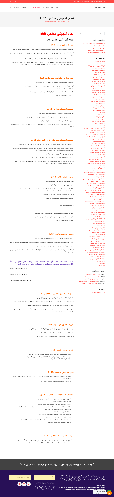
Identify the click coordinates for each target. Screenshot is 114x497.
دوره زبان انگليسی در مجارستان (97, 210)
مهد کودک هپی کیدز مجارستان (97, 243)
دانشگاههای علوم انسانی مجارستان (96, 194)
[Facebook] (15, 2)
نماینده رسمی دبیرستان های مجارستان (95, 252)
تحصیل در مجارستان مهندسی (98, 166)
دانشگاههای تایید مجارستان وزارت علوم (95, 192)
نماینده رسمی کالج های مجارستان (97, 254)
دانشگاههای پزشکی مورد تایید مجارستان (95, 190)
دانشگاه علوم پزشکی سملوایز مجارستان (95, 177)
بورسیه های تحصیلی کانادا (98, 70)
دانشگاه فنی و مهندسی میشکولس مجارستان (94, 179)
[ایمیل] (28, 484)
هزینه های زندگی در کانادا (98, 121)
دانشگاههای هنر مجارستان (98, 208)
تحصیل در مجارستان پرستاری (97, 148)
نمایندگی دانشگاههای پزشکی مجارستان (95, 248)
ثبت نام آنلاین (101, 265)
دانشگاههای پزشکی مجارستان (97, 188)
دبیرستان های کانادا (100, 106)
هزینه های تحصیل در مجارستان (97, 257)
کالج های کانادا (101, 115)
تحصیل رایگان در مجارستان (98, 168)
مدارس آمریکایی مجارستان (98, 232)
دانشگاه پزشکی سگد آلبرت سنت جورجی (95, 170)
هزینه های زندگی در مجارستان (97, 259)
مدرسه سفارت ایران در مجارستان (97, 237)
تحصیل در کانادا (101, 64)
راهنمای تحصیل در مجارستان (98, 212)
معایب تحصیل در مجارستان (98, 241)
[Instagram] (10, 2)
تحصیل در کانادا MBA (99, 75)
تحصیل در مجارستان (100, 126)
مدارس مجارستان (100, 234)
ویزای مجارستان (101, 261)
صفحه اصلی (102, 112)
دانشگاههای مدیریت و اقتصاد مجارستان (95, 201)
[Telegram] (19, 484)
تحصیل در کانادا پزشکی (99, 79)
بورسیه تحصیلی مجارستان (98, 143)
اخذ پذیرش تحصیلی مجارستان (97, 132)
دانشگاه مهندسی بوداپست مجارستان (96, 183)
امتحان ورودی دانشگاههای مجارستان (96, 139)
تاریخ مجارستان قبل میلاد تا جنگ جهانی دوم (94, 43)
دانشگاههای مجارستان (99, 199)
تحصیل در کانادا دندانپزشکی (98, 86)
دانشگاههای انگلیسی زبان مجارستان (96, 186)
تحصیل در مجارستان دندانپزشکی (97, 157)
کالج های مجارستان (100, 225)
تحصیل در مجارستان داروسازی (97, 152)
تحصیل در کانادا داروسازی (98, 81)
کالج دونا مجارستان (100, 221)
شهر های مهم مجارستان (99, 48)
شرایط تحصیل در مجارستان (98, 214)
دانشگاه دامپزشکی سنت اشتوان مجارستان (94, 172)
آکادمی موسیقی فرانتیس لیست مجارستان (94, 128)
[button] (10, 7)
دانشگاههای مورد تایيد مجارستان (97, 206)
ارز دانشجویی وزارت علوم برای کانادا (96, 66)
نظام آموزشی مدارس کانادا (98, 119)
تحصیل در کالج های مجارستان (97, 146)
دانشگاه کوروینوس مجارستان (98, 181)
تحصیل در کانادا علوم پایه (99, 88)
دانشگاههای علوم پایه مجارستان (97, 197)
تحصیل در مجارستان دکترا (98, 155)
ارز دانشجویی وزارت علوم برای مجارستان (95, 135)
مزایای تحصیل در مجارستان (98, 239)
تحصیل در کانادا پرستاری (99, 77)
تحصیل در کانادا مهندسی (99, 97)
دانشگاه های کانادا (100, 99)
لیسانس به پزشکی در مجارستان (97, 230)
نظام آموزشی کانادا (100, 117)
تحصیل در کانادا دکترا (99, 84)
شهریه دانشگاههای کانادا (99, 110)
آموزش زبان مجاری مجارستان (98, 130)
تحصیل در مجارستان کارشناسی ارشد (96, 163)
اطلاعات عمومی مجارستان (98, 292)
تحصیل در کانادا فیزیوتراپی (98, 90)
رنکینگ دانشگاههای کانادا (99, 108)
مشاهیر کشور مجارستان (99, 46)
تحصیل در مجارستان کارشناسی (97, 161)
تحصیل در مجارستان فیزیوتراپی (97, 159)
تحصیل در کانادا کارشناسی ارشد (97, 95)
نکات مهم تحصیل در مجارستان (97, 245)
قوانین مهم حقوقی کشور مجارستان (96, 50)
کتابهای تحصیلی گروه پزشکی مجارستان (95, 228)
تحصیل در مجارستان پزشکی (98, 150)
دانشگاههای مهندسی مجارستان (97, 203)
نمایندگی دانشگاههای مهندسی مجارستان (95, 250)
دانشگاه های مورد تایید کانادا (98, 101)
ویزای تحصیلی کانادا (100, 124)
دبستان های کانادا (100, 103)
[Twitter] (13, 2)
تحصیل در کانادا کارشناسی (98, 92)
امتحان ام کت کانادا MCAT (98, 68)
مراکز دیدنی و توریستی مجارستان (96, 52)
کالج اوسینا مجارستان (99, 217)
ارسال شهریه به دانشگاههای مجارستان (95, 137)
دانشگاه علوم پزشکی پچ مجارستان (96, 174)
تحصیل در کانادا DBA (100, 72)
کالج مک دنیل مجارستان (99, 223)
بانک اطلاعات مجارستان (99, 141)
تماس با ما (102, 263)
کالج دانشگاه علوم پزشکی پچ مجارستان (95, 219)
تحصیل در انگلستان (100, 61)
